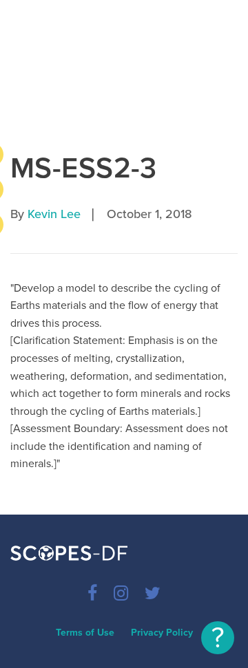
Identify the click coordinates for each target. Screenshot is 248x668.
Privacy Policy (162, 632)
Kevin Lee (54, 214)
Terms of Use (85, 632)
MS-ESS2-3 (83, 168)
